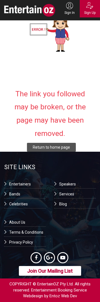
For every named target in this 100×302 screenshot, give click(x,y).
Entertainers (20, 184)
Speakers (67, 184)
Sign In (69, 13)
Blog (63, 204)
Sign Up (90, 13)
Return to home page (51, 147)
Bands (14, 194)
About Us (17, 222)
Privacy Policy (21, 242)
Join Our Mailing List (50, 271)
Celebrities (18, 204)
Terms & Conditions (26, 232)
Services (66, 194)
